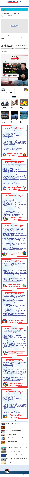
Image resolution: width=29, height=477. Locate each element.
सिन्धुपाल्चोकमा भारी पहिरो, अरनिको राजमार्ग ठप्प (13, 451)
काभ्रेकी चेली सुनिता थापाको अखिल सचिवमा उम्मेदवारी (14, 462)
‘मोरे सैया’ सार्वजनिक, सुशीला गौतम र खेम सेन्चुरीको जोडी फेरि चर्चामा (16, 427)
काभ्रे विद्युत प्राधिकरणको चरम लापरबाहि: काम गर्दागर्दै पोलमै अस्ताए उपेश (16, 458)
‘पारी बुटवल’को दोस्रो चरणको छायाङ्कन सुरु (12, 423)
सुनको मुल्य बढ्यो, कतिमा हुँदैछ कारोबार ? (12, 441)
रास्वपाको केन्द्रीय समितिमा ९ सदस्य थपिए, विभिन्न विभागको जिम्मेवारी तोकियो (16, 438)
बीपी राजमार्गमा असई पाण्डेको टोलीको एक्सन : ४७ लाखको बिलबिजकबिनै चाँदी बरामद (5, 122)
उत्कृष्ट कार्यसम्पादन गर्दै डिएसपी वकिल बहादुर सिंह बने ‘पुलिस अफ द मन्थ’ (5, 109)
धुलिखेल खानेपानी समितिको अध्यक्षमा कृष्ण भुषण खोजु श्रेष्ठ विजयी (15, 430)
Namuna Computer (25, 472)
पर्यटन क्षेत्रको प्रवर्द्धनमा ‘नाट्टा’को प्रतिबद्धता (12, 434)
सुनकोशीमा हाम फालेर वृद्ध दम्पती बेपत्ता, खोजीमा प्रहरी (23, 121)
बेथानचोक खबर (5, 15)
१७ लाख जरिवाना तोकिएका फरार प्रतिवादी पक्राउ (13, 109)
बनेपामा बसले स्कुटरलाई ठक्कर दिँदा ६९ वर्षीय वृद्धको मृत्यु (23, 109)
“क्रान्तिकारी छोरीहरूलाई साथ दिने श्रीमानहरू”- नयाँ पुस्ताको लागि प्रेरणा (16, 447)
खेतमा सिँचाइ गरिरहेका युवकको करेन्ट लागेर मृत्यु (14, 121)
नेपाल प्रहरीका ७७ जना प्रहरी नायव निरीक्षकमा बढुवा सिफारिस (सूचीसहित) (16, 455)
